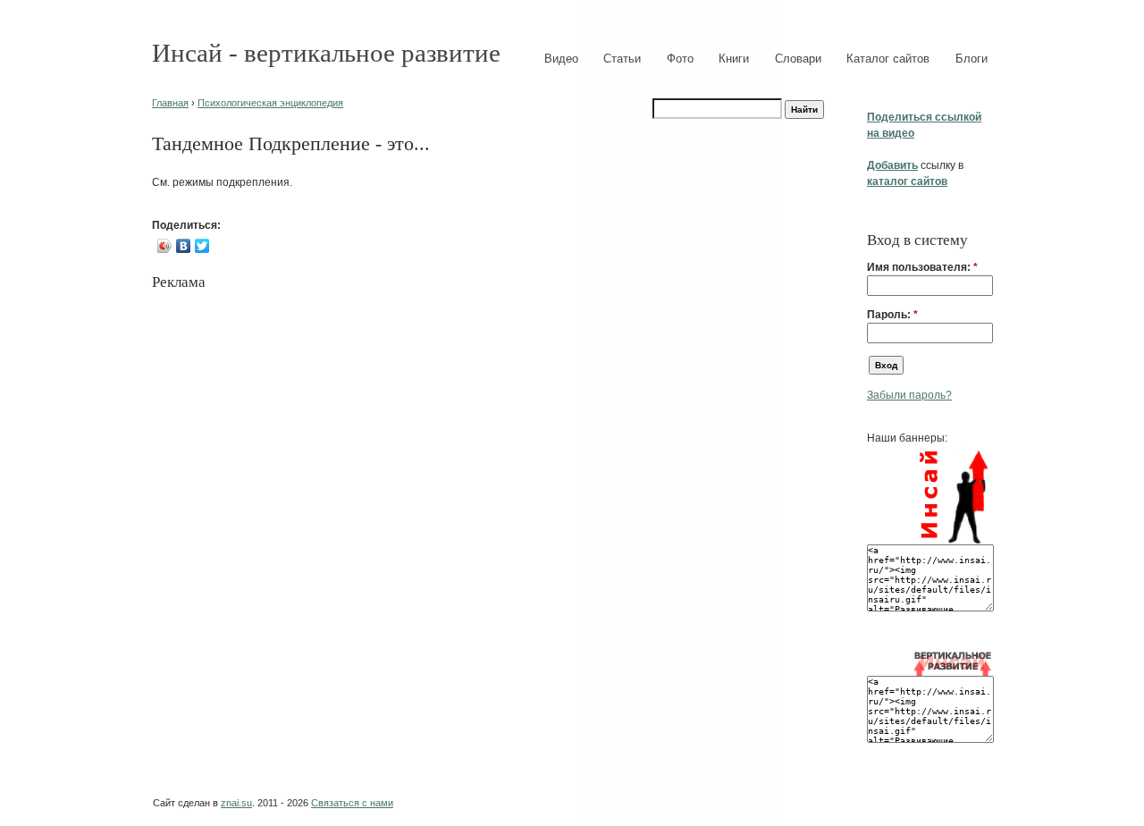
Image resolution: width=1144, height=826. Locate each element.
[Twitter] (202, 245)
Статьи (622, 58)
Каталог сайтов (888, 58)
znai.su (236, 802)
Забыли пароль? (909, 395)
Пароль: (892, 314)
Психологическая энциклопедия (270, 102)
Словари (798, 58)
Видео (561, 58)
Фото (680, 58)
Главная (170, 102)
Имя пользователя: (922, 267)
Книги (734, 58)
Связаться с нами (352, 802)
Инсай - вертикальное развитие (326, 52)
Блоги (971, 58)
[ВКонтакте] (183, 245)
